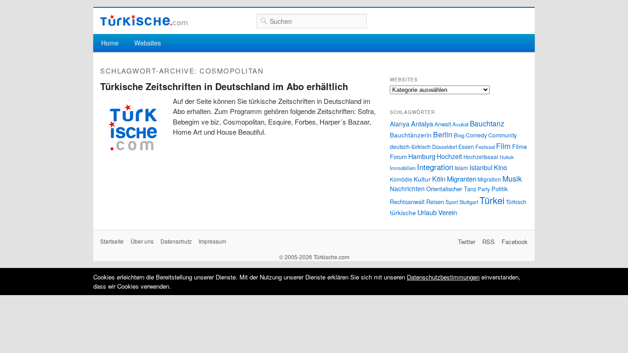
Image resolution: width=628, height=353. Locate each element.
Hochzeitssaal (480, 156)
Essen (466, 146)
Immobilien (403, 167)
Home (110, 42)
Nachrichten (407, 188)
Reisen (435, 202)
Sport (451, 201)
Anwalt (442, 124)
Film (503, 145)
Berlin (442, 134)
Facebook (515, 241)
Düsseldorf (444, 146)
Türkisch (516, 201)
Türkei (492, 200)
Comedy (476, 135)
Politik (499, 188)
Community (502, 135)
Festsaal (485, 146)
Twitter (466, 241)
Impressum (212, 241)
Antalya (422, 123)
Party (484, 189)
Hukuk (507, 157)
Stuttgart (468, 201)
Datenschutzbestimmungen (443, 277)
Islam (461, 167)
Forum (398, 156)
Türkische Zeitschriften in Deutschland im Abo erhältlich (224, 86)
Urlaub (427, 212)
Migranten (461, 178)
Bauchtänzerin (411, 134)
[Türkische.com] (144, 20)
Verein (447, 212)
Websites (147, 42)
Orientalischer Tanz (451, 188)
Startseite (112, 241)
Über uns (142, 241)
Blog (459, 135)
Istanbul (480, 167)
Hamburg (421, 156)
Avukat (460, 124)
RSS (488, 241)
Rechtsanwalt (407, 202)
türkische (403, 212)
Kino (500, 167)
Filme (519, 146)
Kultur (422, 178)
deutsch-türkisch (410, 146)
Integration (435, 166)
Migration (489, 179)
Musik (512, 178)
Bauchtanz (487, 123)
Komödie (401, 179)
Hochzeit (449, 156)
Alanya (400, 123)
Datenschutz (176, 241)
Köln (438, 178)
